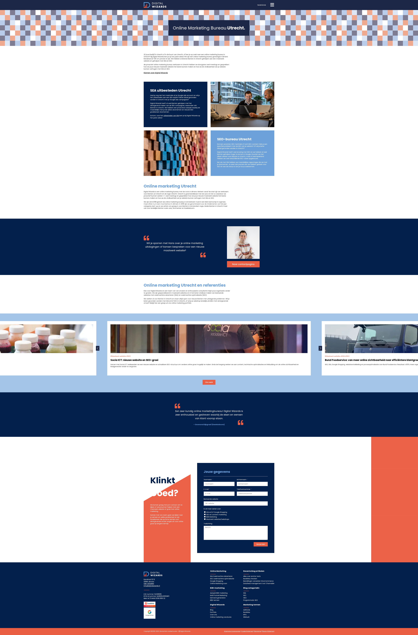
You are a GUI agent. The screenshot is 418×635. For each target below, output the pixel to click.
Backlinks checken (250, 579)
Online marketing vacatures (220, 617)
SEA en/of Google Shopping (216, 512)
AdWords (246, 610)
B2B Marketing (211, 517)
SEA (244, 593)
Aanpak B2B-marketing (219, 593)
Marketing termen (251, 604)
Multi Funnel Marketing (218, 595)
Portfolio (213, 612)
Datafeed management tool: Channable (258, 583)
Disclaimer (257, 631)
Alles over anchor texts (252, 576)
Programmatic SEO (250, 600)
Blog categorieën (251, 588)
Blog (211, 610)
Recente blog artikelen (253, 571)
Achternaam (242, 480)
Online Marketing (218, 571)
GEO (245, 598)
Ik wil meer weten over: (212, 509)
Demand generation (218, 598)
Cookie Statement (247, 631)
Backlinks (246, 612)
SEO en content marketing (216, 515)
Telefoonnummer (244, 489)
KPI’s (244, 615)
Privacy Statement (268, 631)
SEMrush (246, 617)
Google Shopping (216, 581)
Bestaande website (211, 499)
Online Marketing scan (218, 583)
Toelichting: (208, 524)
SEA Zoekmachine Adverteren (221, 576)
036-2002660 (149, 584)
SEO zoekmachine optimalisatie (222, 579)
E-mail (206, 489)
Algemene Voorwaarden (232, 631)
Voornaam (208, 480)
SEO (244, 595)
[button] (261, 5)
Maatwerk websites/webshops (217, 519)
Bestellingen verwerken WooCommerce (258, 581)
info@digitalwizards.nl (152, 586)
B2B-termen (214, 600)
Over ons (213, 615)
